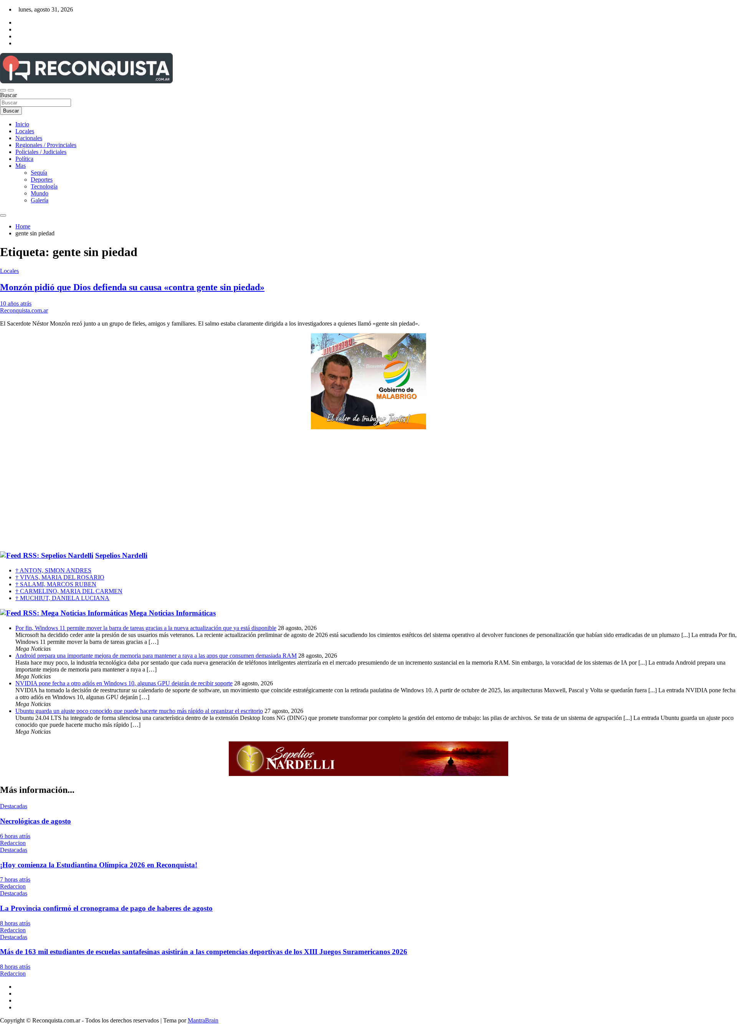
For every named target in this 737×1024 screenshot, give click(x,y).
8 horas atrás (15, 923)
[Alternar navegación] (3, 90)
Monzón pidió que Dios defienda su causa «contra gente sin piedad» (132, 287)
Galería (39, 200)
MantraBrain (203, 1020)
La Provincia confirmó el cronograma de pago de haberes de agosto (106, 908)
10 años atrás (15, 303)
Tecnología (44, 186)
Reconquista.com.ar (24, 310)
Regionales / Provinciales (45, 145)
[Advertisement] (368, 490)
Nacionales (28, 138)
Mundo (39, 193)
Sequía (39, 172)
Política (24, 159)
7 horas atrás (15, 879)
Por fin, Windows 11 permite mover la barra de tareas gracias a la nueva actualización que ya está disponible (145, 628)
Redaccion (13, 843)
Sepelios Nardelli (121, 555)
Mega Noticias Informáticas (172, 613)
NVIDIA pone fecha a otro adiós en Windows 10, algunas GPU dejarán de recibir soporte (124, 683)
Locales (24, 131)
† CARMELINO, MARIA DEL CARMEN (68, 591)
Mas (20, 165)
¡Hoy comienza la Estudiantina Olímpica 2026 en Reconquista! (98, 865)
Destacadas (13, 806)
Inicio (22, 124)
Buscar (8, 95)
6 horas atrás (15, 836)
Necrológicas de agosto (35, 821)
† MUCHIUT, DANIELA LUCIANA (62, 598)
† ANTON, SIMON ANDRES (53, 570)
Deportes (42, 179)
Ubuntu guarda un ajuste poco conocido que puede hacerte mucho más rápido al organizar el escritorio (139, 711)
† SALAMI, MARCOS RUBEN (55, 584)
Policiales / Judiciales (40, 152)
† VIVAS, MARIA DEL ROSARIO (59, 577)
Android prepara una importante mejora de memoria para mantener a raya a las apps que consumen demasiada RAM (156, 655)
